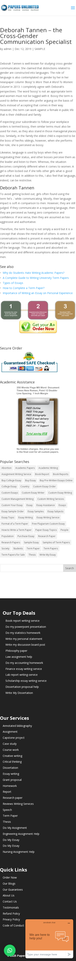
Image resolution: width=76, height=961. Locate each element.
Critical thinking (12, 761)
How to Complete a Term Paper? (23, 288)
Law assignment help (18, 657)
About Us (8, 895)
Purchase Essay (26, 536)
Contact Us (10, 901)
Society (5, 548)
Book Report (42, 474)
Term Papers (51, 548)
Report (7, 791)
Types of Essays (13, 283)
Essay (30, 505)
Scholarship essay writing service (26, 681)
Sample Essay (31, 542)
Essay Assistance (45, 505)
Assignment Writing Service (16, 474)
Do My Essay (11, 840)
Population (8, 536)
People (64, 530)
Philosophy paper (16, 650)
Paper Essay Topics (46, 530)
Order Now (10, 877)
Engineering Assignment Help (21, 834)
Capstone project (14, 737)
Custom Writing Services (50, 499)
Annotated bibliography (17, 726)
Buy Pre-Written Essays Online (56, 480)
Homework (10, 786)
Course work (11, 750)
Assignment (10, 731)
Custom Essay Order (44, 486)
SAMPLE (39, 49)
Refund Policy (11, 913)
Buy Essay (30, 480)
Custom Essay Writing (60, 492)
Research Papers (11, 542)
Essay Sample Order (13, 511)
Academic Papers (25, 468)
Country (24, 486)
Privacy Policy (11, 919)
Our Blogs (9, 883)
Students (18, 548)
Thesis (32, 554)
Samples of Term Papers (56, 542)
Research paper (12, 798)
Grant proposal (12, 780)
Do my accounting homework (24, 663)
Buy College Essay (11, 480)
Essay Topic (8, 517)
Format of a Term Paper (15, 523)
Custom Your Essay (12, 505)
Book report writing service (22, 620)
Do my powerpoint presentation (25, 627)
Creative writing (12, 756)
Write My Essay (48, 554)
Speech (7, 810)
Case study (10, 744)
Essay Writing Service (48, 517)
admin (7, 49)
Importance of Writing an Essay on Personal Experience (38, 293)
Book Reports (60, 474)
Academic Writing (48, 468)
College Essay (9, 486)
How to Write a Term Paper (17, 530)
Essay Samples (36, 511)
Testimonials (11, 907)
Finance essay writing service (23, 669)
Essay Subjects (55, 511)
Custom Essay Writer (33, 492)
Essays (62, 505)
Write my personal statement (23, 639)
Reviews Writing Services (18, 804)
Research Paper (47, 536)
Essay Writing (25, 517)
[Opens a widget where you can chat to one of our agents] (49, 939)
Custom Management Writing (18, 499)
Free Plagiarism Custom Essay (48, 523)
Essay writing (11, 774)
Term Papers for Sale (13, 554)
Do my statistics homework (22, 633)
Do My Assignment (15, 828)
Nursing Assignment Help (18, 852)
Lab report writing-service (21, 674)
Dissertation (10, 768)
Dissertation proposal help (22, 687)
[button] (10, 950)
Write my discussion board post (25, 644)
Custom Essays (10, 492)
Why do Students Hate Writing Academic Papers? (33, 273)
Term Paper (33, 548)
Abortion (6, 468)
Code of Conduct (13, 925)
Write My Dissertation (19, 693)
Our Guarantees (13, 889)
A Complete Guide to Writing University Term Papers (36, 278)
